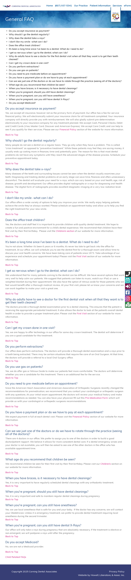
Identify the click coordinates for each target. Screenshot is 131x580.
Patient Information (100, 5)
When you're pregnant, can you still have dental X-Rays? (39, 99)
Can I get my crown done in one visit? (29, 62)
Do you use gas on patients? (24, 70)
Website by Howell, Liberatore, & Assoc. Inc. (101, 575)
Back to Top (11, 134)
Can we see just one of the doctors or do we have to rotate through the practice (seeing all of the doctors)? (65, 81)
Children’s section (65, 231)
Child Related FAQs (15, 557)
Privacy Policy (116, 571)
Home (49, 5)
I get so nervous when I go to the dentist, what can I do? (38, 52)
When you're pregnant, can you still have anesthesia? (37, 95)
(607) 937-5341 (63, 5)
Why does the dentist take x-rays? (27, 38)
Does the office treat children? (24, 45)
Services (117, 5)
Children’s (106, 463)
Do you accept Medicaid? (22, 102)
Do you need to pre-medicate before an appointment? (37, 73)
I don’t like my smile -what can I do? (28, 41)
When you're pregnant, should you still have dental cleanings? (42, 92)
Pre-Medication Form (96, 397)
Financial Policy (67, 129)
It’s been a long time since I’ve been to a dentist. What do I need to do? (46, 48)
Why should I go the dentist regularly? (29, 34)
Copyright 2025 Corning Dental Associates (34, 571)
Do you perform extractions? (24, 66)
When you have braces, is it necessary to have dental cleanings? (43, 88)
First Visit (81, 256)
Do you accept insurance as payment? (29, 30)
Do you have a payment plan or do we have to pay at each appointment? (48, 77)
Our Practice (81, 5)
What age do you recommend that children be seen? (37, 84)
